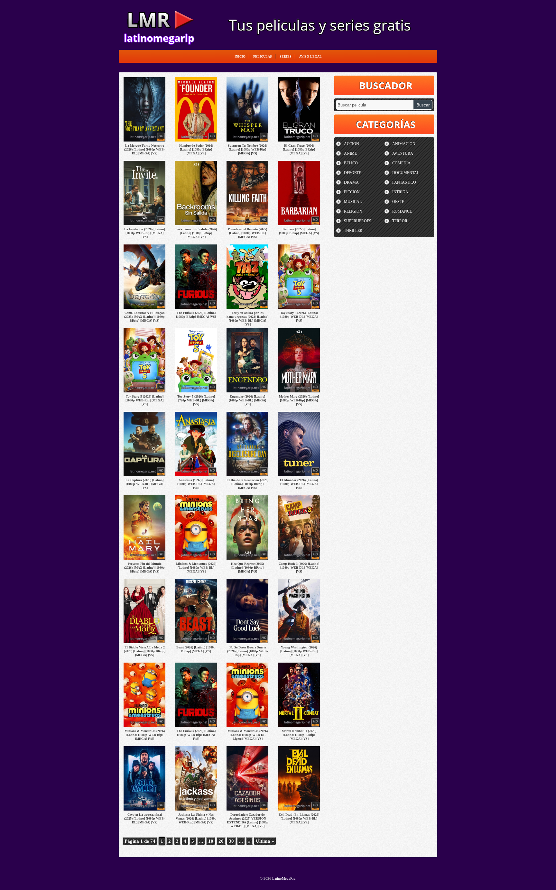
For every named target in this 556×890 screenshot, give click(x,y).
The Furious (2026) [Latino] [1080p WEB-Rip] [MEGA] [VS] (196, 734)
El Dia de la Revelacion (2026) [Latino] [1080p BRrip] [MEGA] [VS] (247, 484)
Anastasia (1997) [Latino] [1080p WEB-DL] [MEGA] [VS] (196, 484)
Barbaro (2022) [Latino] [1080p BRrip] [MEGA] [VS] (299, 231)
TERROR (399, 221)
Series (286, 56)
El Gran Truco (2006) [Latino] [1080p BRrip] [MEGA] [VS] (299, 149)
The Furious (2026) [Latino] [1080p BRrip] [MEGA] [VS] (196, 314)
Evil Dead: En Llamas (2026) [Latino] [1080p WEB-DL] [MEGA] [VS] (299, 818)
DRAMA (351, 182)
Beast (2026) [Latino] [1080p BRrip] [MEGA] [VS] (196, 649)
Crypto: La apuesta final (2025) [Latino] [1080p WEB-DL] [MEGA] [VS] (144, 818)
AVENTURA (402, 153)
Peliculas (262, 56)
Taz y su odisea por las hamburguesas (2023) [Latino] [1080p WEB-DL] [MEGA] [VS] (247, 318)
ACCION (351, 144)
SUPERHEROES (357, 221)
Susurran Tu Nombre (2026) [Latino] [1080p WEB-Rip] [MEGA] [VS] (247, 149)
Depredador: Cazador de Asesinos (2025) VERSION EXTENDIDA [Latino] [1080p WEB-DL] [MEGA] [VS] (247, 820)
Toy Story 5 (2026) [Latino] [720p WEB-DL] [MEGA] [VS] (196, 400)
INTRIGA (400, 192)
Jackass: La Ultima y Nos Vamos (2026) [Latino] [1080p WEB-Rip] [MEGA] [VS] (196, 818)
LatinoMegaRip (159, 24)
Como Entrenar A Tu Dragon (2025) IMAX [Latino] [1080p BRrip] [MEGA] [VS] (144, 316)
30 (231, 841)
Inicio (240, 56)
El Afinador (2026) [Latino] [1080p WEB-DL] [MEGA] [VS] (299, 484)
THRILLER (353, 230)
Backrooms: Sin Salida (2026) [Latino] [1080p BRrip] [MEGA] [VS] (196, 233)
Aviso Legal (310, 56)
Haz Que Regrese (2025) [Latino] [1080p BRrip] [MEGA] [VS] (247, 567)
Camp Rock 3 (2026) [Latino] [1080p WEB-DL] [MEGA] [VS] (299, 567)
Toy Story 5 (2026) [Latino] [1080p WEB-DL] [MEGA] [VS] (299, 316)
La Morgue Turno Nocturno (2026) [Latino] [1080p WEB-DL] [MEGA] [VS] (144, 149)
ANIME (350, 153)
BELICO (351, 163)
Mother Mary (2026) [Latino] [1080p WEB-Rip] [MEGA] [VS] (299, 400)
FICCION (352, 192)
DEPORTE (352, 172)
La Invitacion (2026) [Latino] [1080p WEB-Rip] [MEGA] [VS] (144, 233)
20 (221, 841)
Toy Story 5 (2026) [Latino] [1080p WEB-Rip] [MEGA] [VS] (144, 400)
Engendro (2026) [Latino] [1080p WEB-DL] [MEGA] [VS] (247, 400)
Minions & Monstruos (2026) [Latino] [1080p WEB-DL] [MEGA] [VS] (196, 567)
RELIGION (353, 211)
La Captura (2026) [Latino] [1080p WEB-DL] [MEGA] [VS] (144, 484)
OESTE (398, 201)
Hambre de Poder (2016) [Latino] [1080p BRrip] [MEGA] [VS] (196, 149)
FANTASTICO (404, 182)
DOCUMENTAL (405, 172)
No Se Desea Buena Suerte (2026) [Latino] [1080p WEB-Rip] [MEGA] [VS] (247, 651)
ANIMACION (403, 144)
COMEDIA (401, 163)
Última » (265, 841)
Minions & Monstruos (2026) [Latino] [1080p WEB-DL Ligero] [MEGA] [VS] (247, 734)
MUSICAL (353, 201)
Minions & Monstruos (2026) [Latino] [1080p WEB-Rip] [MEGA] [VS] (145, 734)
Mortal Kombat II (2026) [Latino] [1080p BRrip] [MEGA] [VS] (299, 734)
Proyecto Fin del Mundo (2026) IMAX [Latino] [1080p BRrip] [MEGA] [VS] (144, 567)
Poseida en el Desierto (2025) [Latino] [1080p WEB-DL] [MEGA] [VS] (247, 233)
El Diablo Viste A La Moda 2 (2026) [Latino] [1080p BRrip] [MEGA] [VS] (144, 651)
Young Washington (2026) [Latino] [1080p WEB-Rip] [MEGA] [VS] (299, 651)
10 (210, 841)
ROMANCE (402, 211)
